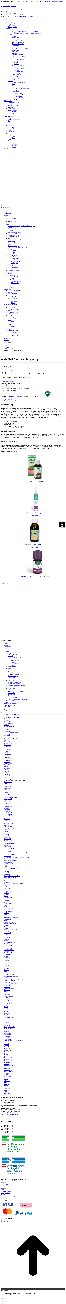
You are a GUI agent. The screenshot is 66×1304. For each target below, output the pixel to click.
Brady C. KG (8, 777)
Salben (9, 690)
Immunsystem (15, 663)
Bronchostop (8, 779)
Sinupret (7, 1036)
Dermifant (7, 794)
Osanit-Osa (7, 957)
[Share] (3, 1301)
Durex (6, 820)
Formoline (7, 837)
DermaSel (7, 792)
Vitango (6, 1084)
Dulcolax (7, 819)
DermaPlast (7, 791)
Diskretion (7, 645)
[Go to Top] (33, 1287)
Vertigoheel (7, 1078)
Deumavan (7, 796)
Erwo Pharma (8, 826)
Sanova (7, 1016)
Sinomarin (7, 1034)
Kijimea (6, 880)
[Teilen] (5, 1298)
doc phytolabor (8, 802)
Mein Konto (4, 11)
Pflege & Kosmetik (9, 706)
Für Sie (10, 671)
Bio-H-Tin (7, 765)
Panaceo (7, 960)
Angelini (7, 742)
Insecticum (7, 874)
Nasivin (6, 928)
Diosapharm (8, 799)
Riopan (6, 997)
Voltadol (7, 1087)
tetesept (6, 1064)
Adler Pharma (8, 723)
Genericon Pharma (10, 848)
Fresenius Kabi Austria (11, 840)
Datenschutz (4, 1188)
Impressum (4, 1186)
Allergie (10, 653)
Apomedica (8, 743)
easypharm (8, 822)
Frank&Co (7, 839)
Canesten (7, 783)
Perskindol (7, 967)
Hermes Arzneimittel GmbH (12, 868)
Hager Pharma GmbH (10, 860)
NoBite (6, 934)
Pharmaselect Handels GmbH (12, 973)
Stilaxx (6, 1047)
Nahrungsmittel (12, 686)
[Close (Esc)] (1, 1301)
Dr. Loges (7, 811)
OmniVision (8, 953)
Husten (13, 662)
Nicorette (7, 933)
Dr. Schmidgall (8, 814)
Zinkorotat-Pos (8, 1094)
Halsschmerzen (15, 660)
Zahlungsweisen (5, 1193)
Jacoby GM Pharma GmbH (12, 876)
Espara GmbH (9, 828)
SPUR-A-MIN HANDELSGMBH (14, 1041)
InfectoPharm (8, 873)
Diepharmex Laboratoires (11, 797)
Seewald (7, 1025)
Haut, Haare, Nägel (13, 676)
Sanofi (6, 1011)
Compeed (7, 789)
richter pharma (8, 996)
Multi (6, 920)
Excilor (6, 832)
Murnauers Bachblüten (11, 923)
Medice (6, 913)
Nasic (6, 926)
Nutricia (7, 940)
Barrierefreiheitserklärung (8, 1196)
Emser (6, 825)
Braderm (7, 775)
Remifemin (7, 991)
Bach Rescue (8, 754)
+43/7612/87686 (46, 1)
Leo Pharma (8, 897)
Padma (6, 959)
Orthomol (7, 956)
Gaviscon (7, 845)
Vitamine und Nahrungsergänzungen (18, 699)
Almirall (7, 735)
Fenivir (6, 836)
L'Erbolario (7, 888)
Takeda (6, 1051)
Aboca (6, 720)
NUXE (6, 943)
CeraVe (7, 785)
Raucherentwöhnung (13, 688)
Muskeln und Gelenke (14, 683)
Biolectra (7, 769)
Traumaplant (8, 1070)
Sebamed (7, 1024)
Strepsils (7, 1048)
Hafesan (7, 859)
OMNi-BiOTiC (9, 950)
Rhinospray (7, 994)
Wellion (6, 1090)
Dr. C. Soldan (8, 805)
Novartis (7, 937)
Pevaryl (6, 970)
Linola (6, 900)
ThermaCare (8, 1067)
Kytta (6, 886)
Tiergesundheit (8, 710)
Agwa (6, 728)
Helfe (6, 866)
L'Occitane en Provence (11, 890)
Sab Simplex (8, 1004)
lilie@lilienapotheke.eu (57, 1)
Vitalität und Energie (13, 697)
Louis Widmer (9, 903)
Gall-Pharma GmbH (10, 843)
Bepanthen (8, 760)
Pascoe (6, 963)
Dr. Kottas (7, 809)
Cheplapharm (8, 786)
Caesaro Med (8, 782)
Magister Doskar (9, 908)
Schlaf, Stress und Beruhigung (16, 691)
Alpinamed (8, 737)
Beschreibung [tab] (8, 399)
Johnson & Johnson (10, 877)
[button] (16, 388)
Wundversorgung (12, 700)
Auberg (7, 749)
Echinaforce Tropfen (32, 481)
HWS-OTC (8, 871)
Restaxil (7, 993)
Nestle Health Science (11, 930)
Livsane (6, 902)
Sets (5, 708)
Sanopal (7, 1013)
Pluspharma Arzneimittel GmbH (13, 979)
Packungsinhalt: (5, 383)
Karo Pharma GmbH (10, 879)
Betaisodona (8, 763)
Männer (6, 702)
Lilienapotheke (9, 899)
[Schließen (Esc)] (6, 1298)
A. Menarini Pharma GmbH (12, 717)
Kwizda (7, 885)
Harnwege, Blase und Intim (15, 674)
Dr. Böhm (7, 803)
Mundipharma (8, 922)
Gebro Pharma (9, 846)
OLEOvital (7, 947)
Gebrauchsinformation (8, 381)
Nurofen (7, 939)
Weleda (7, 1088)
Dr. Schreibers (8, 816)
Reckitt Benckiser (9, 988)
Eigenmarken (7, 646)
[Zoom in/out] (6, 1301)
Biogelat (7, 768)
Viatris (6, 1079)
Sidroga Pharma (9, 1027)
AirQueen (7, 729)
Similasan (7, 1031)
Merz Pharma (8, 916)
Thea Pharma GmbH (10, 1065)
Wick (43, 396)
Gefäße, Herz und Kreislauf (15, 673)
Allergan (7, 731)
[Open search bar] (1, 205)
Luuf (6, 905)
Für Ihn (10, 669)
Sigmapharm (8, 1028)
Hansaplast (8, 862)
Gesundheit (7, 651)
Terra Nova (7, 1062)
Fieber (12, 659)
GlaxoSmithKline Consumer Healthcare (16, 853)
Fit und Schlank (12, 668)
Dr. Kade (7, 808)
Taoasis (7, 1054)
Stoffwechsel (11, 694)
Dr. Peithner (8, 812)
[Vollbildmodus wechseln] (3, 1298)
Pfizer (6, 971)
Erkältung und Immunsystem (14, 396)
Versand (7, 372)
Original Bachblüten (10, 954)
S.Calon (7, 1002)
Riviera (6, 999)
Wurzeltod (7, 1093)
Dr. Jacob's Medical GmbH (12, 806)
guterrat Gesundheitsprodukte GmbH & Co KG (17, 857)
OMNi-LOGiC (8, 951)
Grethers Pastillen (9, 854)
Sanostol (7, 1014)
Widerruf (3, 1194)
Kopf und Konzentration (14, 680)
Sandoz (6, 1008)
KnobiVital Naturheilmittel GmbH (14, 883)
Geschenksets (8, 649)
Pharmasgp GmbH (9, 974)
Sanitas (6, 1010)
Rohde (6, 1000)
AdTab (6, 725)
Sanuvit (6, 1019)
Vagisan (6, 1074)
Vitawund (7, 1085)
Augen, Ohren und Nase (14, 654)
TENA (7, 1059)
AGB (2, 1190)
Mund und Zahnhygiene (14, 682)
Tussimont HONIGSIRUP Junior (32, 544)
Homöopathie (11, 677)
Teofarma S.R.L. (9, 1061)
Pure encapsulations (10, 984)
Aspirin (6, 748)
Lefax (6, 896)
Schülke (7, 1020)
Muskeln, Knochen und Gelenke (16, 685)
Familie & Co (8, 648)
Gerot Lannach (8, 851)
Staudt (6, 1044)
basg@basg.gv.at (5, 1184)
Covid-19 (10, 656)
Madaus (6, 906)
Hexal (6, 869)
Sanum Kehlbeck (9, 1017)
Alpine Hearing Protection (11, 738)
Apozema (7, 745)
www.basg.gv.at (5, 1182)
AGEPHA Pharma (9, 726)
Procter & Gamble (9, 980)
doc (5, 800)
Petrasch (7, 968)
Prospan (7, 982)
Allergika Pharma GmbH (11, 732)
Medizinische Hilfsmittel (10, 703)
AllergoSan (8, 734)
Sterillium (7, 1045)
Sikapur (6, 1030)
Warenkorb (4, 3)
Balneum (7, 755)
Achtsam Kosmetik (10, 722)
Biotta (6, 772)
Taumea (6, 1056)
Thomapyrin (8, 1068)
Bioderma (7, 766)
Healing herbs (8, 863)
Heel (6, 865)
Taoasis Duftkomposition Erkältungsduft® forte (33, 576)
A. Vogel (7, 718)
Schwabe (7, 1022)
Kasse (14, 6)
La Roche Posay (9, 891)
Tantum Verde (8, 1053)
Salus (6, 1007)
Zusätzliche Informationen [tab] (11, 401)
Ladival (6, 893)
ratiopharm (8, 985)
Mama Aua (8, 910)
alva (5, 740)
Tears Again (8, 1057)
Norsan (6, 936)
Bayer (6, 757)
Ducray (6, 817)
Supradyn (7, 1050)
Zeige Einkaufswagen (7, 6)
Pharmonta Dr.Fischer (11, 976)
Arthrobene (7, 746)
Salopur (6, 1005)
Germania (7, 849)
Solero (6, 1037)
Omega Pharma (9, 948)
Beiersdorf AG (9, 759)
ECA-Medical (8, 823)
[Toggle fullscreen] (5, 1301)
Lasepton (7, 894)
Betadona (7, 762)
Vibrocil (7, 1081)
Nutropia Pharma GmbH (11, 942)
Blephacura (7, 774)
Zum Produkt (34, 484)
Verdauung (10, 696)
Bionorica (7, 771)
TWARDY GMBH (10, 1071)
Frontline (7, 842)
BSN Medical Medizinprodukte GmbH (15, 780)
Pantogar (7, 962)
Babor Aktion (8, 643)
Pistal (6, 977)
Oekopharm (8, 945)
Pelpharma (7, 965)
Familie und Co (12, 666)
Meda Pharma (8, 911)
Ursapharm (8, 1073)
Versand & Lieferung (6, 1191)
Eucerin (7, 831)
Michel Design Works (10, 705)
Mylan (6, 925)
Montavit (7, 919)
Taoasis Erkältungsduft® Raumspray (33, 513)
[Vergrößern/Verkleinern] (1, 1298)
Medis (6, 914)
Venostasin (7, 1076)
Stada (6, 1042)
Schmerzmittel (11, 693)
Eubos (6, 829)
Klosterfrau (8, 882)
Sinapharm (7, 1033)
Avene (6, 751)
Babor (6, 752)
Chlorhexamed (8, 788)
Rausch (7, 987)
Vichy (6, 1082)
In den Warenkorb (5, 387)
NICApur (7, 931)
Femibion (7, 834)
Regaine (7, 990)
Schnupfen (14, 665)
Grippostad (7, 856)
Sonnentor (7, 1039)
